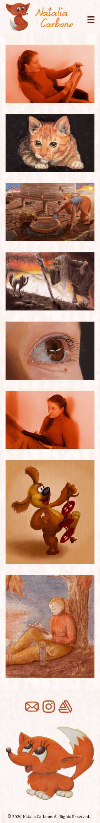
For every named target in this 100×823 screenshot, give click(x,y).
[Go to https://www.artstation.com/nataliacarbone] (65, 706)
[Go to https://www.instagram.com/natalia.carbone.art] (49, 706)
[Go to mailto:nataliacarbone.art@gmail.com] (32, 706)
